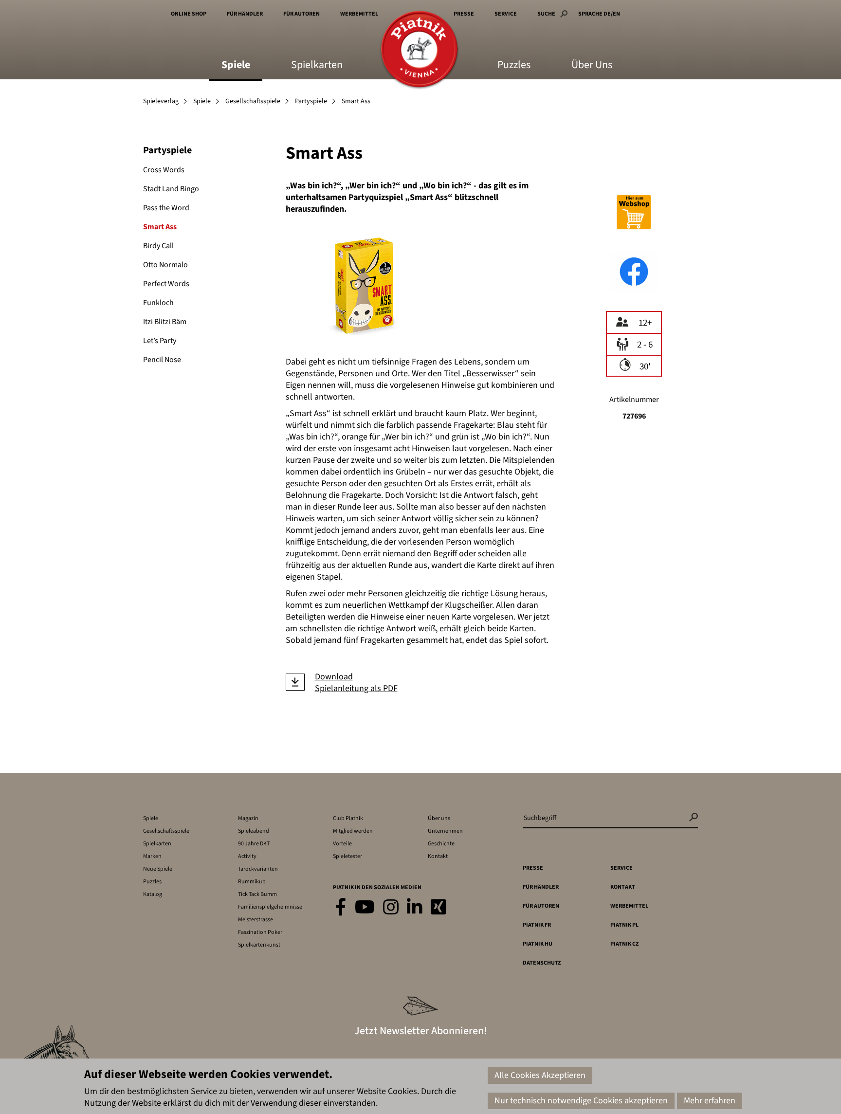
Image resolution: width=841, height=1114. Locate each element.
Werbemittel (359, 14)
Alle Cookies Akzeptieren (539, 1075)
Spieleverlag (161, 101)
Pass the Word (166, 207)
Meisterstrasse (255, 919)
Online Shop (188, 14)
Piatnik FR (537, 925)
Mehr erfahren (709, 1101)
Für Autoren (301, 14)
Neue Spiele (157, 869)
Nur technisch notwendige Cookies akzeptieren (581, 1101)
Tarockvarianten (258, 869)
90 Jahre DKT (254, 844)
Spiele (235, 66)
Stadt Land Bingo (171, 188)
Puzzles (513, 66)
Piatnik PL (624, 925)
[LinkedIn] (414, 907)
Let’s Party (159, 340)
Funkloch (158, 302)
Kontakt (438, 856)
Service (505, 14)
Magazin (248, 818)
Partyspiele (311, 101)
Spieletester (347, 856)
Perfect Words (166, 283)
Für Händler (245, 14)
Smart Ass (160, 226)
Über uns (439, 818)
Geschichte (441, 844)
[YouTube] (364, 907)
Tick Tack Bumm (257, 894)
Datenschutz (542, 963)
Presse (464, 14)
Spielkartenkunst (259, 945)
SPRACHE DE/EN (599, 14)
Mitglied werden (353, 831)
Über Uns (591, 66)
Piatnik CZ (624, 944)
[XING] (438, 907)
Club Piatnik (348, 818)
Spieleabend (253, 831)
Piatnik (419, 50)
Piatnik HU (537, 944)
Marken (152, 856)
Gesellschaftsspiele (252, 101)
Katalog (152, 894)
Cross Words (163, 169)
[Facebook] (341, 907)
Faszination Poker (260, 932)
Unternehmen (445, 831)
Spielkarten (317, 66)
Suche (546, 14)
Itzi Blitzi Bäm (164, 321)
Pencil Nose (162, 359)
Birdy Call (158, 245)
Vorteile (342, 844)
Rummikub (252, 881)
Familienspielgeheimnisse (270, 907)
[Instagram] (391, 907)
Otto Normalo (165, 264)
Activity (247, 856)
